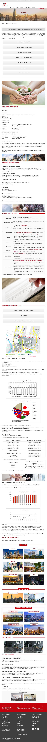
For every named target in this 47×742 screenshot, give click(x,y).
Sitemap (18, 738)
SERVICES (21, 7)
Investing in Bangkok (35, 717)
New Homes (4, 721)
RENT (14, 7)
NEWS (26, 7)
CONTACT (33, 7)
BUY (10, 7)
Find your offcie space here (18, 137)
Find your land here (16, 138)
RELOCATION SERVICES (13, 369)
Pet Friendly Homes (5, 720)
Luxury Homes (4, 718)
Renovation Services (35, 720)
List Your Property (5, 717)
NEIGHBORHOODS (29, 540)
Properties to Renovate (6, 722)
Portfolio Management (36, 721)
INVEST (17, 7)
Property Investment (35, 716)
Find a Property (4, 716)
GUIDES (29, 7)
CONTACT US (19, 197)
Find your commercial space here (20, 136)
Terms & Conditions (5, 738)
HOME (3, 23)
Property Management (36, 718)
